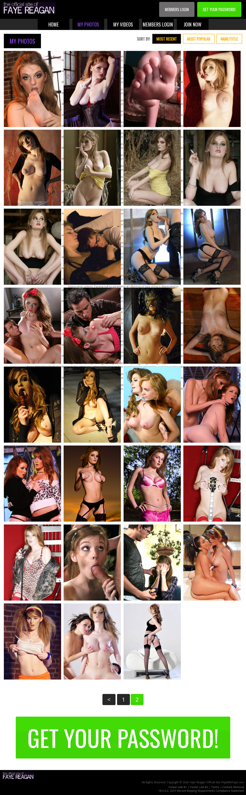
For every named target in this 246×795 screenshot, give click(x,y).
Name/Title (229, 39)
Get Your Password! (219, 9)
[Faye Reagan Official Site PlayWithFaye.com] (29, 8)
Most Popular (198, 39)
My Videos (123, 24)
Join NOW (192, 24)
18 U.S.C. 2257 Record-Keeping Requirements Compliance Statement (201, 791)
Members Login (177, 9)
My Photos (88, 24)
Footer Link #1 (178, 787)
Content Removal (233, 787)
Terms (215, 787)
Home (53, 24)
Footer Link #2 (199, 787)
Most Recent (166, 39)
